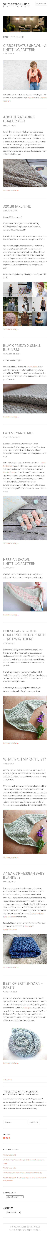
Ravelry (31, 98)
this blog (26, 1008)
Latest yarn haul (18, 433)
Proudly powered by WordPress (25, 1227)
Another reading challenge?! (19, 119)
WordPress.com (32, 1230)
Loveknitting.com (10, 929)
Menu (42, 3)
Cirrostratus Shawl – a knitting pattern (25, 47)
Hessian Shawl (9, 472)
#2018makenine (17, 206)
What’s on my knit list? (24, 759)
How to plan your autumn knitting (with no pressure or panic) (22, 1173)
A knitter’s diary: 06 (9, 1155)
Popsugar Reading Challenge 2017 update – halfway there (24, 635)
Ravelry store (32, 366)
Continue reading (11, 190)
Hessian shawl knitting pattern (19, 561)
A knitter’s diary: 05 (9, 1168)
